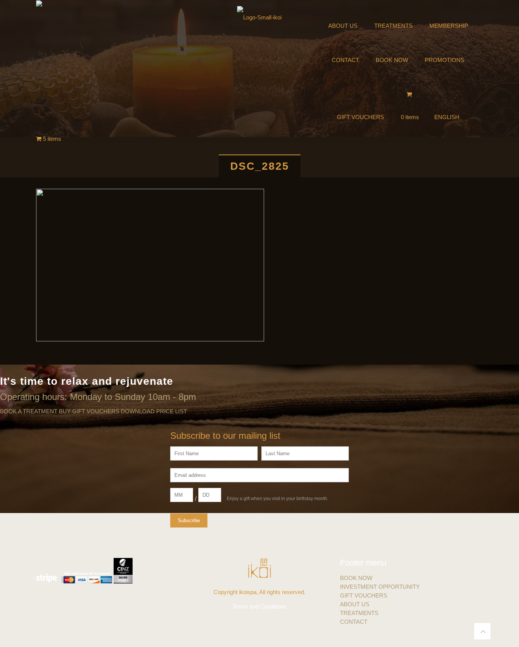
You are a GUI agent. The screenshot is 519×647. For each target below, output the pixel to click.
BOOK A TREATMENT (28, 411)
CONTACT (353, 621)
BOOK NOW (356, 578)
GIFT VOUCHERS (363, 595)
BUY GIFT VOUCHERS (89, 411)
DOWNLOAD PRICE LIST (154, 411)
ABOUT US (354, 604)
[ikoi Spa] (259, 17)
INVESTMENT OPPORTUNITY (380, 586)
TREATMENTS (359, 613)
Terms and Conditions (259, 606)
